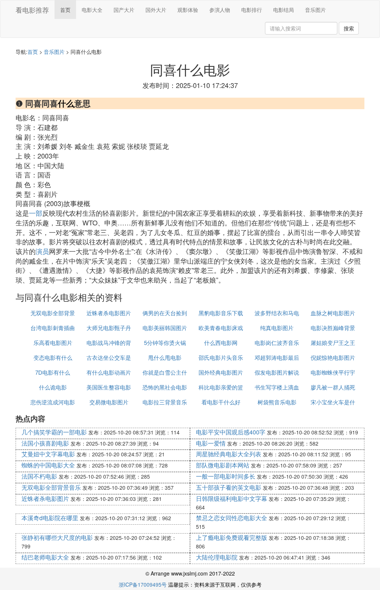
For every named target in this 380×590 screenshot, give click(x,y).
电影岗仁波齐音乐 (277, 342)
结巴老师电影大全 (45, 557)
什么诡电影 (53, 387)
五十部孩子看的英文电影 (228, 487)
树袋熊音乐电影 (277, 402)
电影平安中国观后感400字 (230, 432)
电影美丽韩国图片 (164, 328)
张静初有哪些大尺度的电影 (57, 537)
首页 (65, 9)
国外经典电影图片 (221, 372)
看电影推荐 (32, 9)
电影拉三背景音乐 (164, 402)
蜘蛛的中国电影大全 (48, 465)
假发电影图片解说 (277, 372)
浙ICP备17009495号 (143, 584)
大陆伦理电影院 (217, 557)
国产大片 (124, 9)
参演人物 (219, 9)
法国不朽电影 (39, 476)
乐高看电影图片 (52, 342)
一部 (35, 213)
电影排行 (251, 9)
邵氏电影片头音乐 (221, 357)
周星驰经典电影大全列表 (228, 454)
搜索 (349, 28)
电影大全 (92, 9)
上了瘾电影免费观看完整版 (231, 537)
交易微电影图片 (108, 402)
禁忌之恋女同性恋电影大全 (231, 518)
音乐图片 (315, 9)
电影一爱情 (211, 443)
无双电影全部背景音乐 (51, 487)
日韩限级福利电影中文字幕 (231, 498)
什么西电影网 (221, 342)
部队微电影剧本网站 (222, 465)
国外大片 (155, 9)
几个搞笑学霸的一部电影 (54, 432)
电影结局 (283, 9)
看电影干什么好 (221, 402)
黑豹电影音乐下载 (221, 313)
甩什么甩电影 (164, 357)
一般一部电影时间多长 (225, 476)
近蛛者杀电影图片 (108, 313)
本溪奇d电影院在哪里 (50, 518)
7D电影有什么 (52, 372)
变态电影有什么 (52, 357)
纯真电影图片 (277, 328)
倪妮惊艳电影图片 (333, 357)
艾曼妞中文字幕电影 (48, 454)
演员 (42, 251)
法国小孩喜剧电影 (45, 443)
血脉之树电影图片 (333, 313)
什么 (66, 103)
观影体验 (187, 9)
